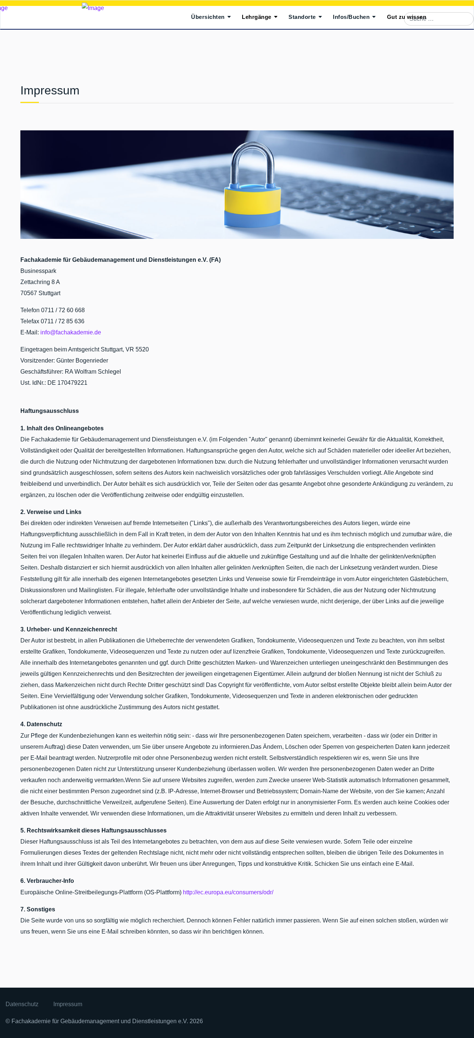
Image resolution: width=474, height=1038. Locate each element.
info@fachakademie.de (70, 332)
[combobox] (439, 19)
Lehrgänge (256, 17)
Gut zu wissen (407, 17)
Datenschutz (22, 1004)
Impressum (67, 1004)
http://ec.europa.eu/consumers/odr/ (228, 892)
